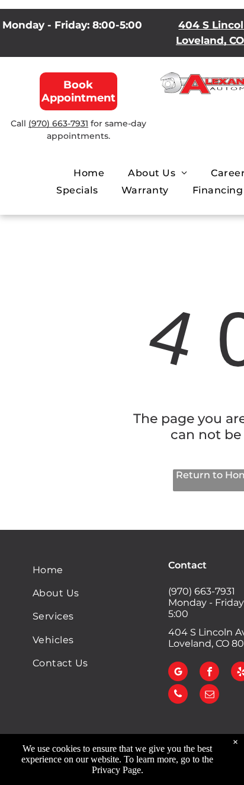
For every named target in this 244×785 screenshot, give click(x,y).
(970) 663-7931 (58, 123)
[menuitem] (89, 173)
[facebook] (209, 673)
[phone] (178, 695)
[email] (209, 695)
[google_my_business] (178, 673)
